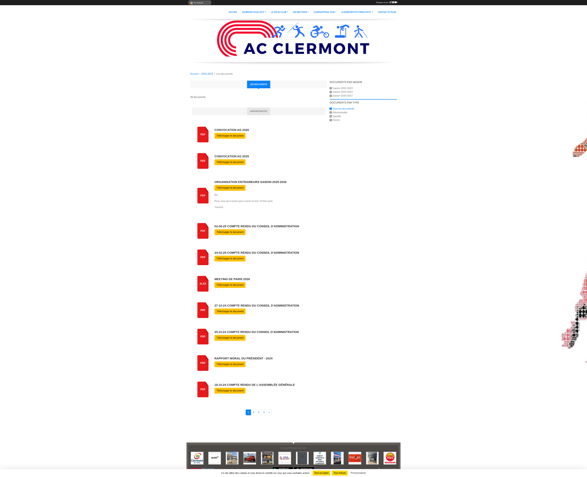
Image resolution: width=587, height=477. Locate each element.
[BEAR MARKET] (267, 458)
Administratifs (340, 112)
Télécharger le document (230, 135)
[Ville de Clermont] (197, 458)
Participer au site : (382, 2)
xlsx (203, 283)
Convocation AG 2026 (231, 130)
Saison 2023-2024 (343, 92)
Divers (336, 120)
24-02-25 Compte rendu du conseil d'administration (256, 252)
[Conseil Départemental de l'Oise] (302, 458)
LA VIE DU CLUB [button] (278, 12)
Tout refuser (339, 473)
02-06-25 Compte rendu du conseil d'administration (256, 226)
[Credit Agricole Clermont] (320, 458)
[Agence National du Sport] (284, 458)
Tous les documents (343, 108)
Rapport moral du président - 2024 (243, 358)
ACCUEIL (233, 12)
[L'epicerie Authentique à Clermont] (372, 458)
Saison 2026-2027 (343, 95)
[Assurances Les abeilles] (214, 458)
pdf (202, 134)
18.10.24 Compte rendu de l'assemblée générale (254, 384)
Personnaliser (358, 473)
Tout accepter (321, 473)
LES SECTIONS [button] (300, 12)
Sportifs (337, 116)
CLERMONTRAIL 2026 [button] (324, 12)
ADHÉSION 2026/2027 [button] (253, 12)
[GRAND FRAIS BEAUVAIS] (390, 458)
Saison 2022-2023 (343, 88)
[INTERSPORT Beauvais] (337, 458)
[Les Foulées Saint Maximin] (355, 458)
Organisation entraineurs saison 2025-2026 (250, 182)
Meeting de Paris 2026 (232, 279)
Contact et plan (387, 12)
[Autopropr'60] (249, 458)
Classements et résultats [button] (356, 12)
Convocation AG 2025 (231, 156)
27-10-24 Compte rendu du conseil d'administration (256, 305)
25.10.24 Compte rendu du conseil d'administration (256, 332)
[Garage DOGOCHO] (232, 458)
